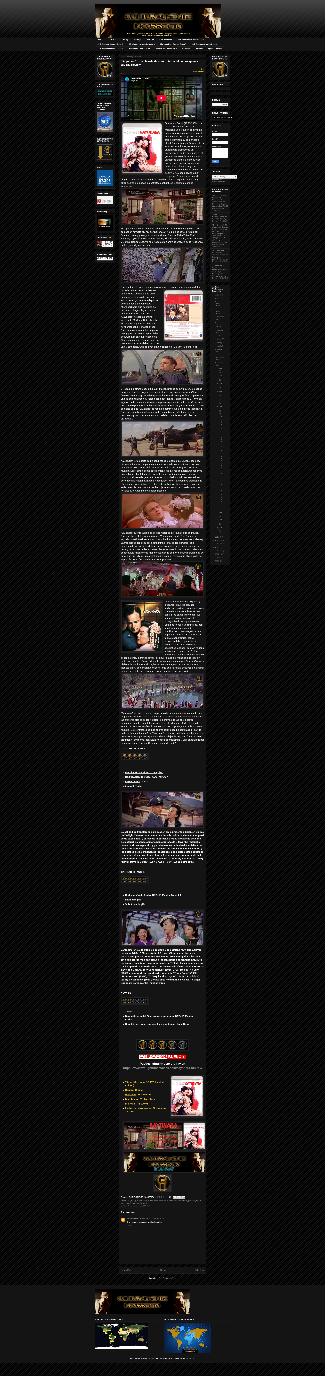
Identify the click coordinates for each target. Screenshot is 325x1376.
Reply (129, 1225)
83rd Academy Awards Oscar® (110, 49)
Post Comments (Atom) (167, 1278)
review (129, 1203)
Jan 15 (220, 400)
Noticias (150, 40)
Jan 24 (220, 369)
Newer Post (126, 1270)
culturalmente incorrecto (157, 1201)
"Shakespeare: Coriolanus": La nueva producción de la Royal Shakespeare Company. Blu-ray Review (219, 271)
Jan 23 (220, 377)
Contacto (186, 49)
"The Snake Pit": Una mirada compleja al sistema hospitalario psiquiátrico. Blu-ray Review (220, 255)
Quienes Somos (215, 49)
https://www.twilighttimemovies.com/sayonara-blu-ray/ (162, 1068)
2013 (217, 551)
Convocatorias (165, 40)
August (220, 330)
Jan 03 (220, 528)
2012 (217, 554)
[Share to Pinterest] (184, 1197)
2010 (217, 561)
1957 (128, 1201)
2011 (217, 558)
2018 (217, 298)
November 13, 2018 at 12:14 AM (152, 1219)
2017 (217, 537)
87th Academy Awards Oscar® (110, 44)
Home (100, 40)
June (219, 339)
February (220, 357)
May (219, 343)
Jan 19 (220, 384)
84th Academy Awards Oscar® (204, 44)
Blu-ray (125, 40)
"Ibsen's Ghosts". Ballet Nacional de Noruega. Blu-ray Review (219, 217)
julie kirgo (191, 1201)
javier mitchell (172, 1201)
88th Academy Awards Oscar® (191, 40)
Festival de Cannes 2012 (166, 49)
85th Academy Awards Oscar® (173, 44)
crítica (145, 1201)
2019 (217, 295)
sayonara (135, 1203)
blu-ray (133, 1201)
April (219, 346)
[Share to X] (179, 1197)
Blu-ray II (137, 40)
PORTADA (112, 40)
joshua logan (182, 1201)
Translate (221, 182)
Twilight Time (145, 1203)
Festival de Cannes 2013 (139, 49)
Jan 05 (220, 521)
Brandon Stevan (133, 1219)
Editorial (199, 49)
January (220, 363)
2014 (217, 547)
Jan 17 (220, 392)
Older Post (199, 1270)
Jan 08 (220, 513)
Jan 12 (220, 408)
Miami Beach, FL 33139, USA (139, 1206)
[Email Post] (169, 1197)
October (220, 317)
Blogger (191, 1358)
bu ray (139, 1201)
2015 (217, 544)
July (219, 336)
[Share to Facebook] (181, 1197)
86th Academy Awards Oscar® (142, 44)
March (219, 349)
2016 (217, 540)
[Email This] (174, 1197)
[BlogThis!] (176, 1197)
